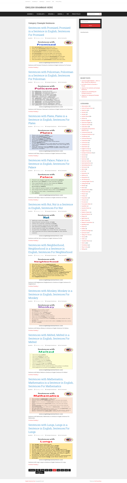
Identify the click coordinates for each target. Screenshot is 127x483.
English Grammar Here (39, 7)
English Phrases (85, 150)
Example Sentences (51, 38)
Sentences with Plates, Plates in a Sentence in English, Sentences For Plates (49, 119)
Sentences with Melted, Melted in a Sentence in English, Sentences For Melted (49, 338)
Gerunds (84, 157)
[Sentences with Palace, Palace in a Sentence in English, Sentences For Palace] (50, 184)
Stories (83, 226)
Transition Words (86, 241)
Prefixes (84, 195)
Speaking (42, 1)
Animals (83, 114)
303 (58, 470)
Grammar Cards (85, 161)
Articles (83, 118)
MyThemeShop (98, 481)
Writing (83, 249)
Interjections (85, 177)
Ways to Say (85, 247)
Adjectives (84, 110)
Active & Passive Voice (87, 108)
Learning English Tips (87, 181)
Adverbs (84, 112)
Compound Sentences (87, 134)
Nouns (83, 187)
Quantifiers (84, 206)
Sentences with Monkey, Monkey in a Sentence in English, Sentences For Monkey (50, 294)
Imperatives (84, 173)
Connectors (84, 142)
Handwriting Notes (86, 165)
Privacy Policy (58, 1)
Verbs (83, 243)
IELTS (83, 171)
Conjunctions (85, 140)
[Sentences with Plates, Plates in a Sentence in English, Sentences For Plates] (50, 140)
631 (37, 472)
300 (47, 470)
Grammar (27, 1)
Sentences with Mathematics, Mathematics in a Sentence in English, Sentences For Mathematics (50, 383)
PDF (53, 1)
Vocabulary (34, 1)
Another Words (85, 116)
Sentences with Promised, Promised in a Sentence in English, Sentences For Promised (49, 31)
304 (62, 470)
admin (30, 38)
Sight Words (85, 218)
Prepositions (85, 197)
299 (43, 470)
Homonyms (84, 167)
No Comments (63, 38)
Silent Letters (85, 220)
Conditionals (85, 136)
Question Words (85, 208)
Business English (86, 120)
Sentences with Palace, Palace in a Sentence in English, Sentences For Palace (49, 164)
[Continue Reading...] (33, 67)
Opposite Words (86, 189)
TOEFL (83, 238)
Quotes (83, 210)
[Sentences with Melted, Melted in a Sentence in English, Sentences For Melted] (50, 359)
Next (41, 472)
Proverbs (84, 202)
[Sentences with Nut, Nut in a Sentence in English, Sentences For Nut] (50, 225)
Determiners (85, 146)
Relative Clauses (86, 212)
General (48, 1)
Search (100, 14)
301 (50, 470)
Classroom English (86, 122)
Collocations (85, 126)
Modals (83, 185)
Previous (32, 470)
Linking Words (85, 183)
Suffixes (83, 228)
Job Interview (85, 179)
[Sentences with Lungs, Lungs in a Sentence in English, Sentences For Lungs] (50, 449)
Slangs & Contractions (87, 222)
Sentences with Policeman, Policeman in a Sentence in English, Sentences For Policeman (50, 75)
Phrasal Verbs (85, 191)
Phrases (84, 193)
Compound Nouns (86, 132)
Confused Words (86, 138)
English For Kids (85, 148)
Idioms (83, 169)
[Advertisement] (90, 53)
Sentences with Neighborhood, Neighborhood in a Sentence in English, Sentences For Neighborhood (50, 248)
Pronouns (84, 200)
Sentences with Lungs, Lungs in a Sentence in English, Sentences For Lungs (49, 428)
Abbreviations (85, 106)
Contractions (85, 144)
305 (66, 470)
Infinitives (84, 175)
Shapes (83, 216)
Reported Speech (86, 214)
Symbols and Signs (86, 230)
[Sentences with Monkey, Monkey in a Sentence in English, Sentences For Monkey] (50, 314)
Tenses (83, 236)
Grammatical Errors (86, 163)
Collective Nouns (86, 124)
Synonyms (84, 232)
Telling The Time (86, 234)
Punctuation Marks (86, 204)
